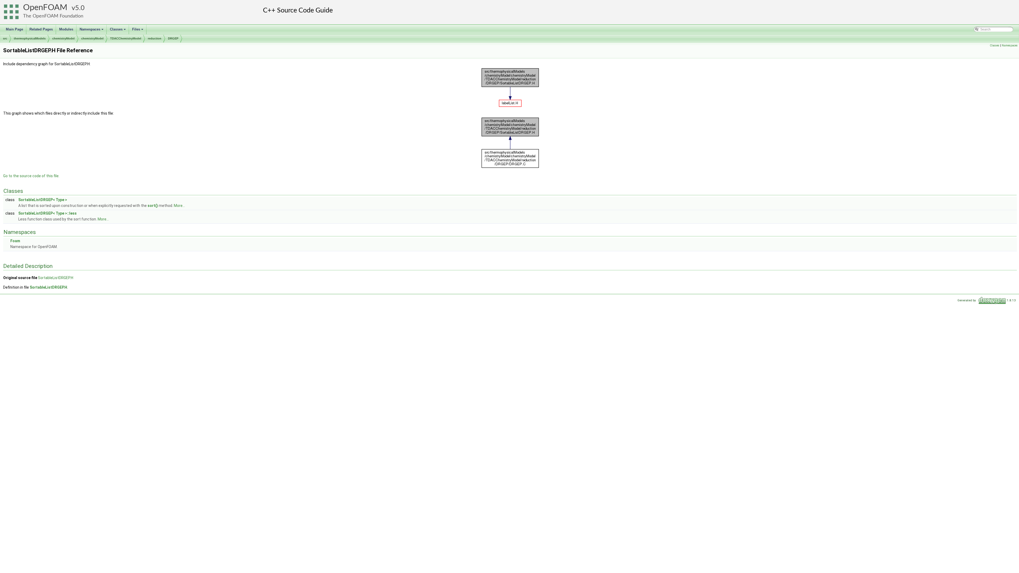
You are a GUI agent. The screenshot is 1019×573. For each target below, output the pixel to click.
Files (138, 30)
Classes (118, 30)
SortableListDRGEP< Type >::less (47, 213)
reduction (154, 38)
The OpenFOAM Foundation (53, 16)
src (5, 38)
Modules (66, 29)
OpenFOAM (45, 7)
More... (179, 205)
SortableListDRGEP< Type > (42, 200)
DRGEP (173, 38)
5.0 (80, 8)
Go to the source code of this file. (31, 176)
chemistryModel (63, 38)
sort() (153, 205)
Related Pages (41, 29)
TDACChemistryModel (125, 38)
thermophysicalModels (30, 38)
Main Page (14, 29)
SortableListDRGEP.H (55, 278)
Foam (15, 241)
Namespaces (92, 30)
